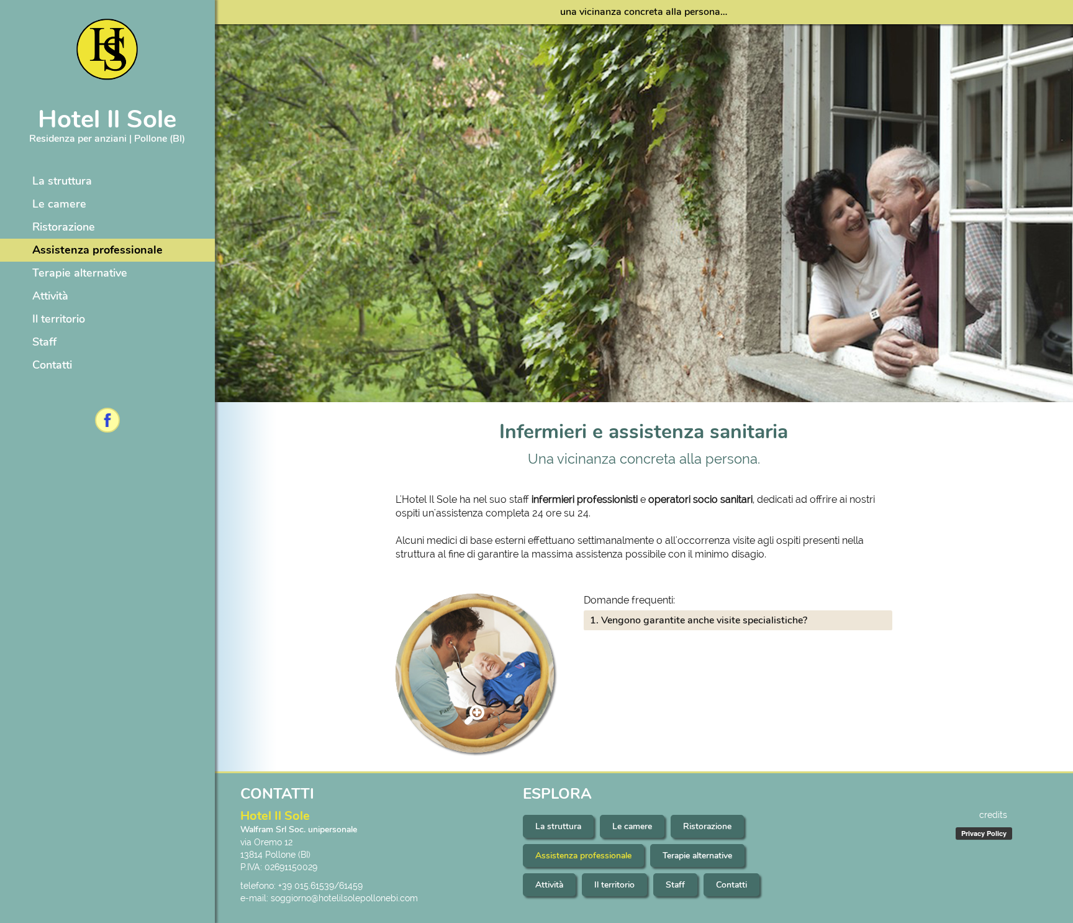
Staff (44, 341)
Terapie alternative (79, 272)
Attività (50, 295)
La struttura (62, 180)
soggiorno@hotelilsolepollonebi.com (344, 898)
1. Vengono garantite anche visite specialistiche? (698, 620)
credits (993, 815)
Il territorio (58, 318)
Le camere (59, 203)
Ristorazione (63, 226)
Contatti (52, 364)
